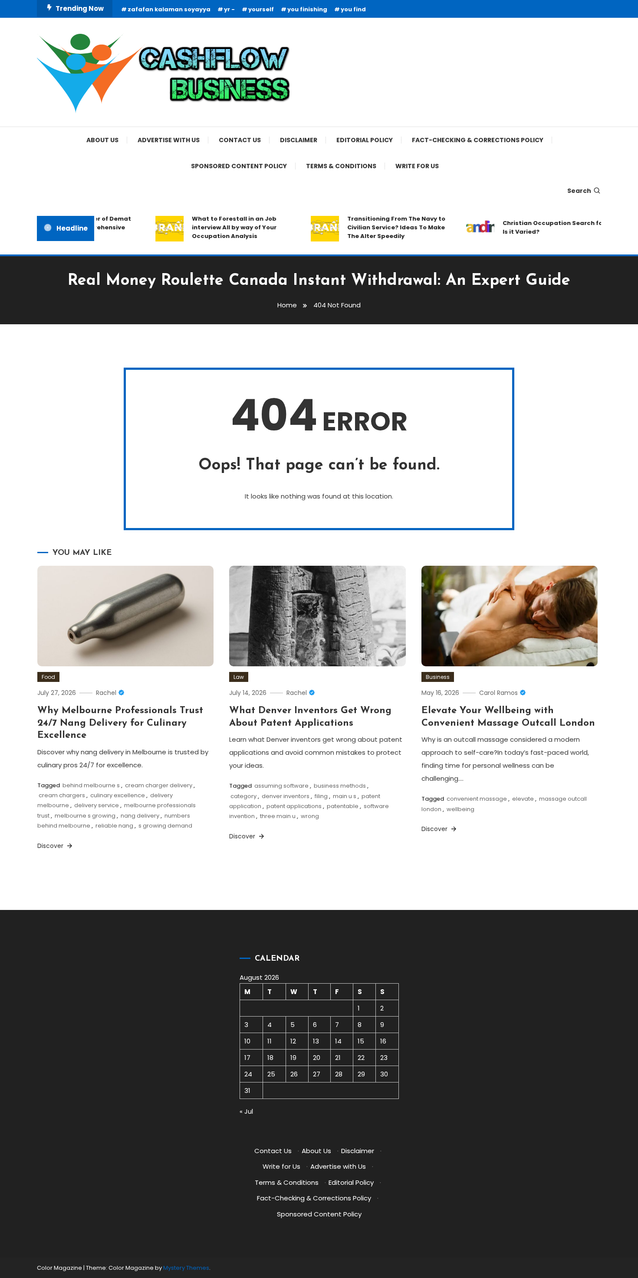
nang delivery (140, 816)
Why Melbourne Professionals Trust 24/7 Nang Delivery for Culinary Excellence (120, 723)
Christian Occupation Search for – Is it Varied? (543, 227)
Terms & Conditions (341, 166)
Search (579, 190)
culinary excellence (117, 795)
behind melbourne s (91, 785)
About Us (102, 140)
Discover (51, 845)
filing (321, 796)
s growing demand (165, 826)
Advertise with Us (169, 140)
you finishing (307, 9)
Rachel (106, 692)
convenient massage (477, 799)
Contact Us (240, 140)
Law (238, 677)
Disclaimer (298, 140)
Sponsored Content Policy (239, 166)
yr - (229, 9)
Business (438, 677)
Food (48, 677)
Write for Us (417, 166)
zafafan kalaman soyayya (169, 9)
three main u (278, 816)
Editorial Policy (364, 140)
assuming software (281, 786)
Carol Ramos (498, 692)
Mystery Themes (186, 1268)
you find (353, 9)
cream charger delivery (158, 785)
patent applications (294, 806)
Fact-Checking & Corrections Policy (477, 140)
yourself (261, 9)
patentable (342, 806)
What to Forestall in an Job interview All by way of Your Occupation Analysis (221, 227)
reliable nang (114, 826)
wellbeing (460, 809)
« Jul (246, 1111)
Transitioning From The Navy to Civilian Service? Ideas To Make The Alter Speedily (383, 227)
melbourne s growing (85, 816)
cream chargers (62, 795)
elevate (523, 799)
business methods (340, 786)
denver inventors (285, 796)
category (243, 796)
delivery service (96, 805)
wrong (310, 816)
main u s (344, 796)
